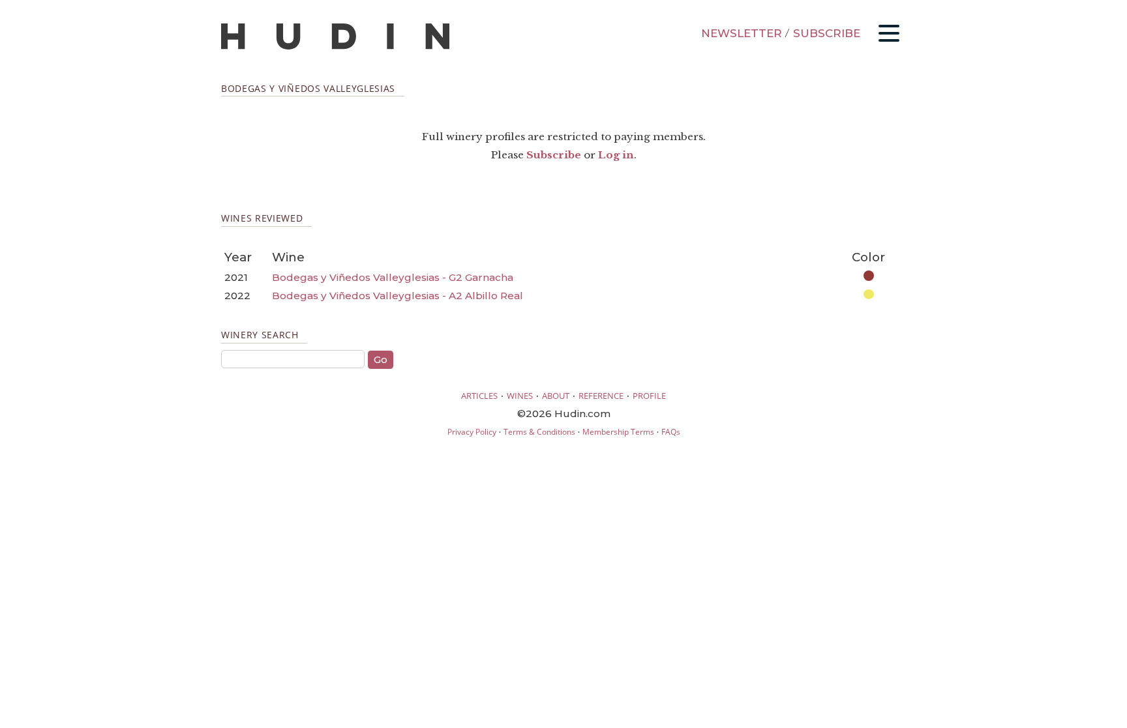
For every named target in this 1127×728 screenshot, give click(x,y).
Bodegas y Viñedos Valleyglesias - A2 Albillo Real (397, 295)
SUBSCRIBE (826, 33)
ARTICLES (479, 395)
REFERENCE (601, 395)
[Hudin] (335, 46)
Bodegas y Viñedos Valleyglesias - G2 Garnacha (392, 277)
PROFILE (649, 395)
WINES (520, 395)
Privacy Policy (471, 431)
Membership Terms (618, 431)
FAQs (670, 431)
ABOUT (555, 395)
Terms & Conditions (539, 431)
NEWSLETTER (741, 33)
